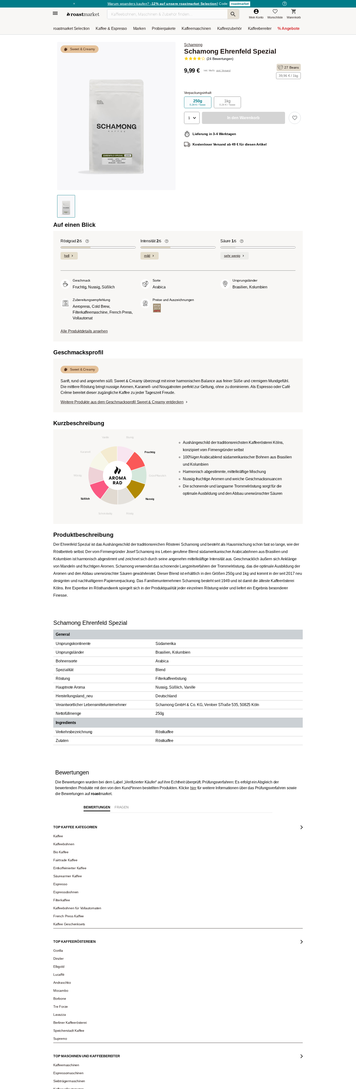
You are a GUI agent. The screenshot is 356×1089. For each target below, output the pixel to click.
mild (147, 331)
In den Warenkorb (106, 278)
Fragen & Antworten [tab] (122, 884)
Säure (228, 317)
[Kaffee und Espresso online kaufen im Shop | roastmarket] (83, 14)
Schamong (193, 45)
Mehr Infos (153, 278)
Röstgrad (71, 317)
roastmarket (240, 4)
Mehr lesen (128, 1008)
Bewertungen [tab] (97, 883)
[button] (192, 118)
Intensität (150, 317)
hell (66, 331)
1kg (227, 102)
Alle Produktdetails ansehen (84, 407)
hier (193, 864)
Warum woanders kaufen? (163, 4)
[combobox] (104, 944)
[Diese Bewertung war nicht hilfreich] (268, 1024)
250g (198, 102)
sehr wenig (232, 331)
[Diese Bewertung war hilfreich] (259, 1023)
